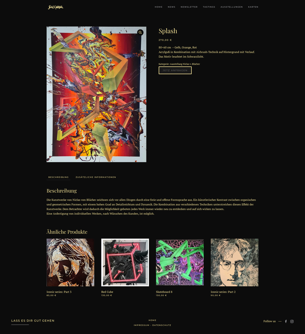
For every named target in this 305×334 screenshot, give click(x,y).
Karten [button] (253, 7)
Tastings (209, 7)
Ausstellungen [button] (232, 7)
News (171, 7)
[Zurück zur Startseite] (55, 7)
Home (159, 7)
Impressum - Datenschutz (152, 325)
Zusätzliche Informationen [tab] (96, 177)
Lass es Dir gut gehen (33, 320)
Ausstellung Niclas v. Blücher (185, 64)
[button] (140, 32)
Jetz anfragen (175, 70)
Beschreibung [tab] (58, 177)
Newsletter (189, 7)
